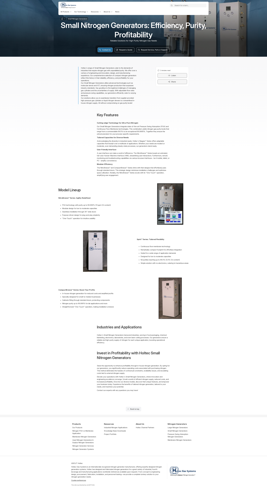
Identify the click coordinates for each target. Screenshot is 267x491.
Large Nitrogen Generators (178, 427)
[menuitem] (66, 12)
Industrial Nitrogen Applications (115, 427)
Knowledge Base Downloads (115, 431)
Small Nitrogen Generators (177, 431)
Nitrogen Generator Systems (83, 449)
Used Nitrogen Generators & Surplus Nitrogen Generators (83, 441)
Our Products (77, 427)
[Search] (172, 5)
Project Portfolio (110, 434)
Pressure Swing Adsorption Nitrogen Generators (178, 435)
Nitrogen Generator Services (83, 446)
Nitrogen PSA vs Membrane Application (82, 432)
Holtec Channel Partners (145, 427)
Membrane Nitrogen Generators (84, 437)
